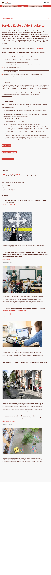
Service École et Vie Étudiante (35, 6)
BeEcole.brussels (6, 145)
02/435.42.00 (5, 179)
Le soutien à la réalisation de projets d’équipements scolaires (18, 57)
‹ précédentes (10, 469)
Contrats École (39, 74)
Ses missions (14, 48)
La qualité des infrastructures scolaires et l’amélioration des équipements (21, 59)
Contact (32, 48)
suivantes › (41, 469)
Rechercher (45, 2)
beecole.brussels (8, 94)
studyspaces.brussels (7, 96)
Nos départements (23, 6)
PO (34, 128)
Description (5, 48)
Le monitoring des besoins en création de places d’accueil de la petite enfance (23, 64)
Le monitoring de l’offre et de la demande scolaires (16, 62)
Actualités (39, 48)
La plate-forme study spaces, (11, 70)
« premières (4, 469)
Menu (48, 2)
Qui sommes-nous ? (7, 6)
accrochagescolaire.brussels (25, 94)
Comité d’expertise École (11, 110)
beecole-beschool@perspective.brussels (13, 182)
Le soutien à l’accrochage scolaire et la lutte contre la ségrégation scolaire (22, 76)
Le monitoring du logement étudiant (13, 67)
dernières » (46, 469)
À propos (15, 6)
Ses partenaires (24, 48)
